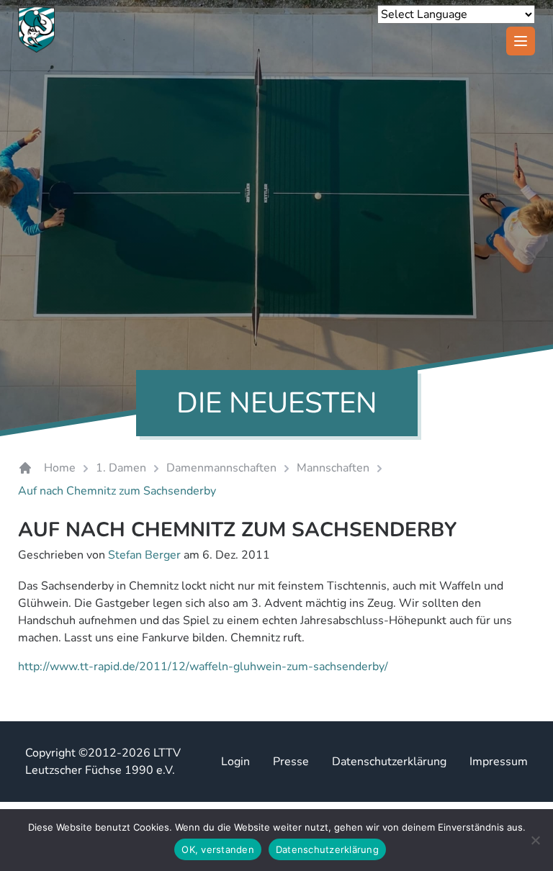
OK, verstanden (217, 849)
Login (235, 762)
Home (60, 468)
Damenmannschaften (221, 468)
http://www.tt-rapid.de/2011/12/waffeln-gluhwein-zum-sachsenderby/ (203, 666)
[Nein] (535, 840)
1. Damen (121, 468)
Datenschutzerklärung (389, 762)
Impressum (498, 762)
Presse (291, 762)
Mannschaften (333, 468)
